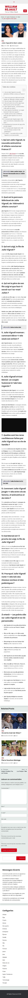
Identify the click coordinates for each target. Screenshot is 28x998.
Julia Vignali (12, 153)
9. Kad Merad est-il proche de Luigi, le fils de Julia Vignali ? (14, 125)
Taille (3, 977)
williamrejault (15, 45)
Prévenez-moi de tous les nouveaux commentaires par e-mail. (11, 837)
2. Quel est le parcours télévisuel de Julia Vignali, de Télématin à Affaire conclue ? (14, 98)
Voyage (4, 983)
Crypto (4, 920)
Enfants (4, 929)
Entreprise (5, 931)
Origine (4, 965)
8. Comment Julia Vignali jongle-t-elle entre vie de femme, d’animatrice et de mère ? (13, 120)
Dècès (4, 923)
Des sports (5, 926)
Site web (3, 819)
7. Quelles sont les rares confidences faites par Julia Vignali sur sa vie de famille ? (13, 115)
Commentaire (5, 788)
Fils (3, 946)
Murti (16, 735)
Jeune (4, 951)
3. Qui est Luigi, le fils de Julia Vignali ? (13, 101)
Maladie (4, 957)
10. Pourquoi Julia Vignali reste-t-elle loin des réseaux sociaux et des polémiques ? (13, 129)
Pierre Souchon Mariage (11, 760)
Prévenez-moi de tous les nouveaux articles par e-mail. (13, 844)
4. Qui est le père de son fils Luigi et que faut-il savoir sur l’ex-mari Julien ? (14, 103)
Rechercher (22, 858)
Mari (3, 40)
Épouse (4, 934)
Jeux (3, 954)
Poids (4, 971)
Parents (4, 968)
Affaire (4, 914)
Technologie (5, 980)
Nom (3, 806)
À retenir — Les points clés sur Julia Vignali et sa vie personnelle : (13, 134)
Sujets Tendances (7, 974)
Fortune (4, 948)
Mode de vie (5, 963)
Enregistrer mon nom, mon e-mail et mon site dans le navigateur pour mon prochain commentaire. (13, 829)
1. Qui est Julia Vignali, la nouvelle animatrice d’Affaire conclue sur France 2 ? (14, 93)
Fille (3, 943)
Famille (4, 937)
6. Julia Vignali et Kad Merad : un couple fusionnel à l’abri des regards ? (14, 111)
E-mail (3, 813)
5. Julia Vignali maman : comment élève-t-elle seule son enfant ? (14, 107)
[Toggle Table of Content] (23, 90)
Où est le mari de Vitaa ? (11, 733)
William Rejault (11, 8)
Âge (3, 917)
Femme (4, 940)
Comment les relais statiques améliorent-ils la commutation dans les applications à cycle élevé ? (13, 888)
